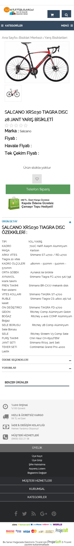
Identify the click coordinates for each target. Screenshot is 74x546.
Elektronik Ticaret (33, 542)
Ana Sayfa (9, 38)
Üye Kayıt (37, 456)
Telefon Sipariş (38, 189)
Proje (54, 542)
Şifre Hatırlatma (37, 464)
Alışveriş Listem (37, 468)
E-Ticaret (66, 542)
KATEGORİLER (14, 25)
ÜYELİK (37, 447)
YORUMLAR (9, 367)
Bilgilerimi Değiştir (37, 473)
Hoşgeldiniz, (63, 2)
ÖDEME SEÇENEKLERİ (15, 359)
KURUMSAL (37, 489)
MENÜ (65, 25)
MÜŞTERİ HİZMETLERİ (37, 480)
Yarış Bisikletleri (55, 38)
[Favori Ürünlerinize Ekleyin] (37, 179)
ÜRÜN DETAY (9, 221)
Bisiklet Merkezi (30, 38)
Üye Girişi (37, 460)
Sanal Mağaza (13, 542)
